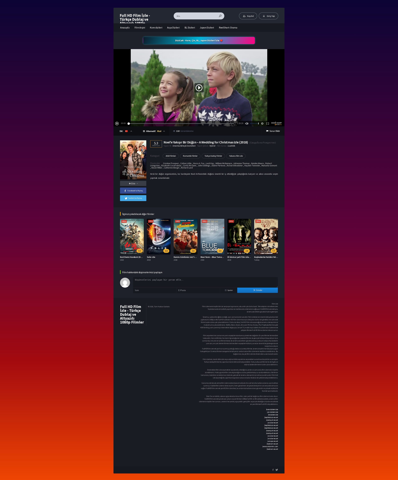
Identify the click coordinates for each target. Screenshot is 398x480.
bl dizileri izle (273, 414)
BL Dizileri (190, 27)
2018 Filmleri (171, 156)
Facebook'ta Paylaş (135, 190)
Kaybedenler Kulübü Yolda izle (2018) (217, 257)
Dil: (122, 131)
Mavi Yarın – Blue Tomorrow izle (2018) (164, 257)
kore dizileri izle (272, 409)
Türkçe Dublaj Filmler (213, 156)
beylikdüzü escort (271, 417)
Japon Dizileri (207, 27)
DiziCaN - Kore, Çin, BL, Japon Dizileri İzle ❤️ (199, 40)
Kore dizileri (156, 27)
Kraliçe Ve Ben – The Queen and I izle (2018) (274, 257)
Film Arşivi (139, 27)
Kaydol (250, 16)
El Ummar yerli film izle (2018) (187, 257)
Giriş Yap (270, 16)
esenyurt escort (272, 420)
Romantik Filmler (190, 156)
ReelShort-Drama (228, 27)
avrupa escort (273, 441)
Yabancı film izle (236, 156)
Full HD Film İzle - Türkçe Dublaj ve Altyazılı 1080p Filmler (135, 21)
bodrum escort (272, 444)
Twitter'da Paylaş (135, 198)
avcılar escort (273, 422)
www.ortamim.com (270, 446)
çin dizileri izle (272, 412)
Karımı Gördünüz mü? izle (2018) (135, 257)
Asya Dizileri (173, 27)
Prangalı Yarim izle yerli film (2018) (243, 257)
